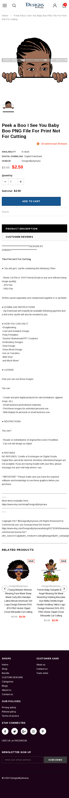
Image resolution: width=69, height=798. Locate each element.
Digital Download (12, 156)
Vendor (6, 161)
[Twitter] (14, 731)
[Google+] (24, 731)
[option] (34, 60)
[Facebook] (5, 731)
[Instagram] (33, 731)
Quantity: (7, 175)
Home (5, 15)
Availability (9, 152)
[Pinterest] (43, 731)
